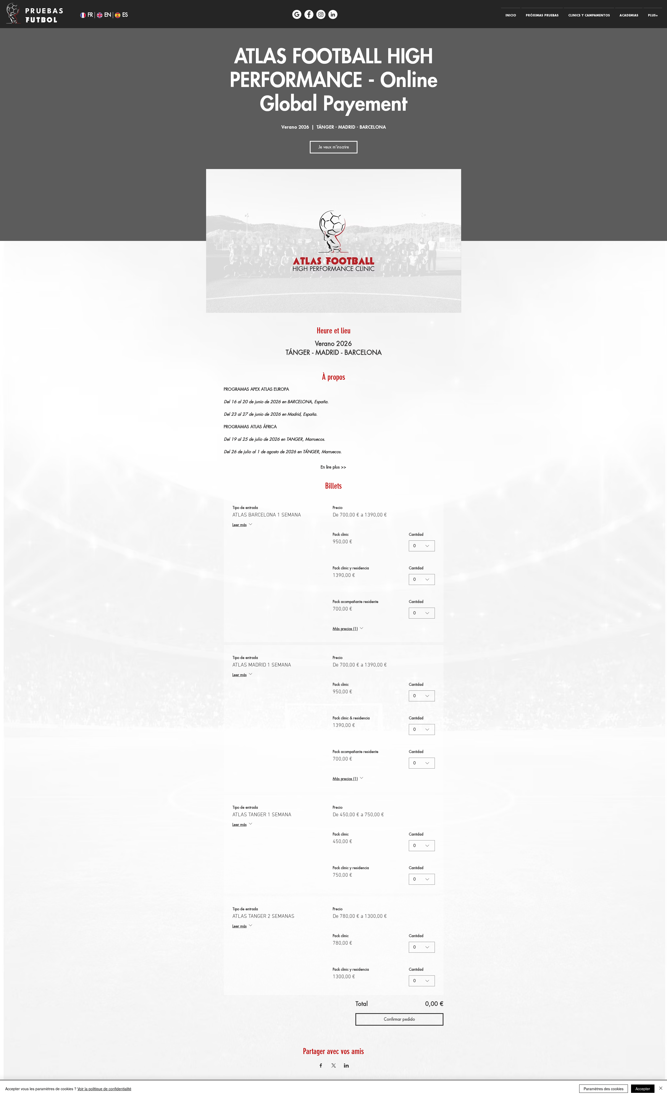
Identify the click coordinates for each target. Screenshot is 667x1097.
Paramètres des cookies (603, 1088)
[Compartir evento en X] (333, 1065)
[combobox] (422, 545)
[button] (542, 13)
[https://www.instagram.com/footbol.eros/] (320, 14)
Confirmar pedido (399, 1019)
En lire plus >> (333, 467)
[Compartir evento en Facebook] (320, 1065)
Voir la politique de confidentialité (104, 1088)
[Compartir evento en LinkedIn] (346, 1065)
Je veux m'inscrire (333, 147)
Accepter (642, 1088)
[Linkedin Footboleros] (332, 14)
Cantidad (416, 534)
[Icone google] (296, 14)
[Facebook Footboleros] (308, 14)
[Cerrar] (661, 1088)
